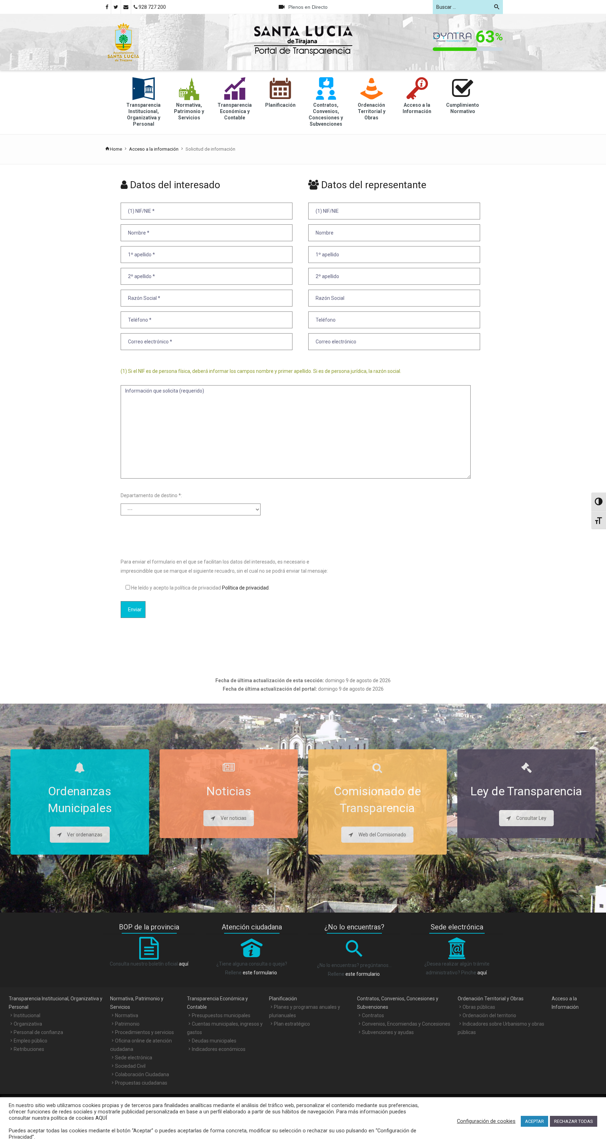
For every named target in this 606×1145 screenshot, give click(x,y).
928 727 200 (151, 7)
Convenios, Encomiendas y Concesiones (406, 1024)
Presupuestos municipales (221, 1015)
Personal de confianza (38, 1032)
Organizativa (28, 1024)
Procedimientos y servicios (144, 1032)
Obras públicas (479, 1007)
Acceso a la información (154, 149)
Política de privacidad (245, 588)
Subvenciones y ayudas (388, 1032)
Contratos (373, 1015)
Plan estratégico (292, 1024)
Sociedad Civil (130, 1066)
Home (116, 149)
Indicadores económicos (218, 1049)
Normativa (126, 1015)
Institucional (27, 1015)
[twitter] (116, 7)
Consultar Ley (531, 818)
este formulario (260, 972)
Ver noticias (234, 818)
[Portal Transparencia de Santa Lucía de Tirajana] (123, 42)
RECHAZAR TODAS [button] (573, 1121)
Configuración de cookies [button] (486, 1121)
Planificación (283, 998)
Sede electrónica (133, 1057)
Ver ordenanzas (84, 834)
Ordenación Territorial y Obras (491, 998)
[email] (126, 7)
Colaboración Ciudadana (142, 1074)
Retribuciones (29, 1049)
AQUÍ (100, 1118)
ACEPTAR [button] (534, 1121)
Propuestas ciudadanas (141, 1083)
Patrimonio (127, 1024)
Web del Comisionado (382, 834)
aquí (183, 964)
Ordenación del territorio (489, 1015)
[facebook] (107, 7)
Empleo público (30, 1041)
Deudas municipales (214, 1041)
